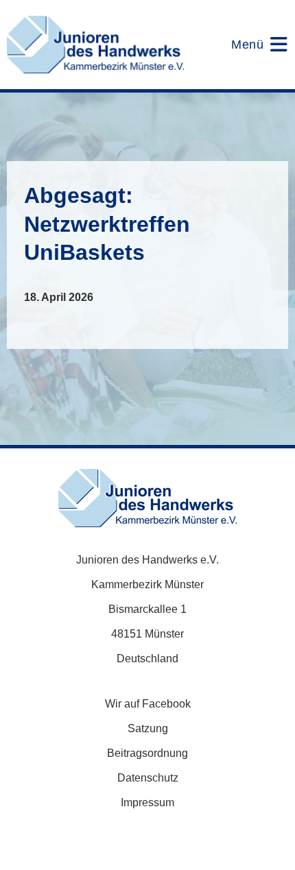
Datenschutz (147, 778)
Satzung (148, 728)
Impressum (147, 802)
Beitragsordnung (147, 753)
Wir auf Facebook (148, 704)
